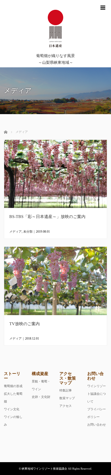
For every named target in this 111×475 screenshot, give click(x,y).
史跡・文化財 (41, 397)
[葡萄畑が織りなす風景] (55, 29)
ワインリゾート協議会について (96, 393)
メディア (15, 231)
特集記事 (65, 390)
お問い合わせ (96, 424)
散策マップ (67, 398)
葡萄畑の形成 (13, 386)
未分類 (28, 231)
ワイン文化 (11, 409)
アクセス (65, 406)
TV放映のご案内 (24, 324)
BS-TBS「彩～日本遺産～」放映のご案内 (47, 216)
